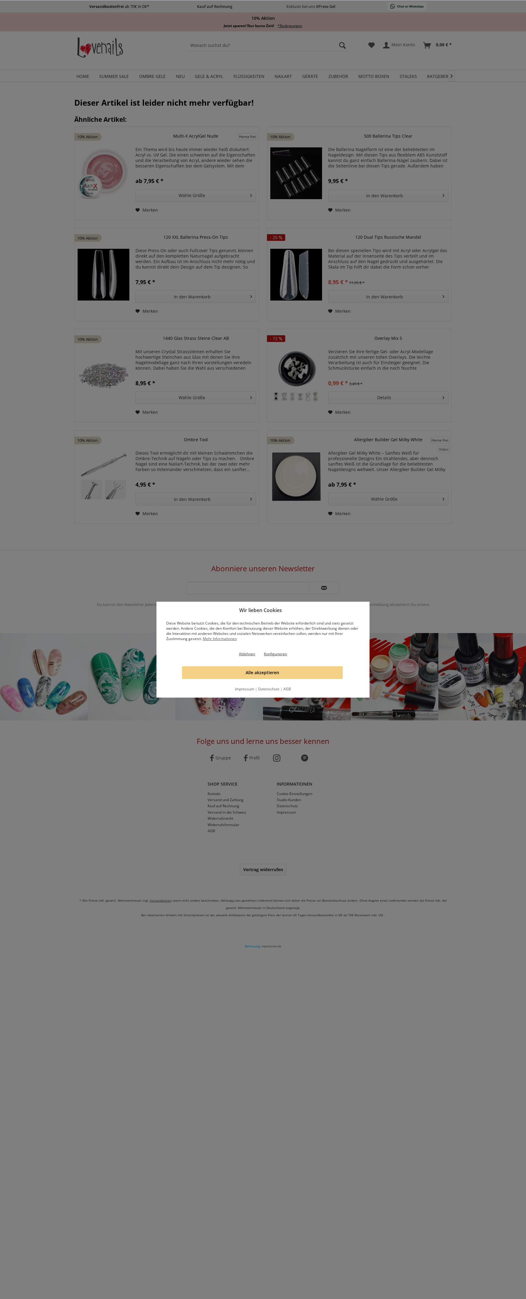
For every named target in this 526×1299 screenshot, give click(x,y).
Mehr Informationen (220, 638)
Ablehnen (247, 654)
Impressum (244, 689)
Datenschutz (268, 689)
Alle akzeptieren (262, 672)
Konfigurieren (275, 654)
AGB (287, 689)
